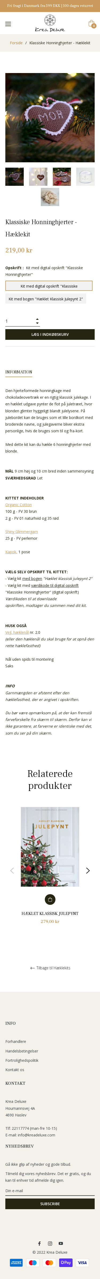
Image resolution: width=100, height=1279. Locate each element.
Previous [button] (12, 870)
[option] (50, 871)
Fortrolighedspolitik (21, 1060)
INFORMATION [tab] (18, 372)
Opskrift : (44, 271)
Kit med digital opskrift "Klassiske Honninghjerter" (49, 287)
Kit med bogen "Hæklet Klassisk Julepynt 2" (46, 298)
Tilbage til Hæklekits (52, 968)
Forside (16, 42)
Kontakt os (14, 1069)
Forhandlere (15, 1041)
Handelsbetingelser (21, 1051)
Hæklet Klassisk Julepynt (50, 913)
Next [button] (88, 870)
